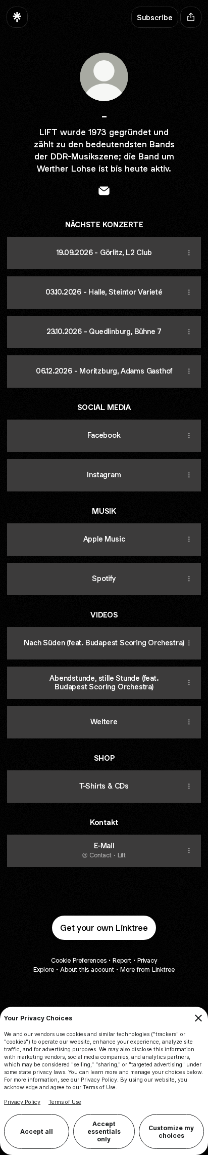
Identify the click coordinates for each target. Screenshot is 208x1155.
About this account (87, 969)
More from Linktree (147, 969)
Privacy (147, 960)
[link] (104, 191)
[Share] (189, 253)
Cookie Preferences (79, 960)
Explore (43, 969)
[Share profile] (191, 17)
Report (122, 960)
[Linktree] (17, 17)
